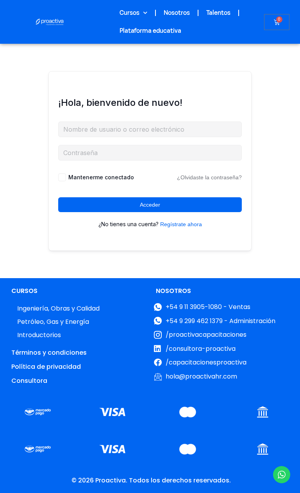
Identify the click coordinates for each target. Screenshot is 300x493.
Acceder (150, 205)
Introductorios (39, 334)
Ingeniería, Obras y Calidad (58, 308)
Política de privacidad (46, 366)
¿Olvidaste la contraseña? (209, 177)
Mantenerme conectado (101, 177)
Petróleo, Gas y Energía (53, 321)
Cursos (129, 13)
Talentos (218, 13)
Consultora (29, 380)
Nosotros (177, 13)
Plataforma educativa (150, 31)
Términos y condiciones (49, 352)
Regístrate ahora (181, 224)
